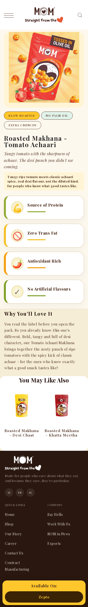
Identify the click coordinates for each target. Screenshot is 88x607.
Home (10, 514)
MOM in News (58, 534)
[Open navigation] (10, 15)
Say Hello (55, 514)
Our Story (13, 534)
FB (20, 492)
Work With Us (58, 524)
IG (30, 492)
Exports (54, 543)
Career (11, 543)
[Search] (80, 14)
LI (9, 492)
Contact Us (14, 553)
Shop (9, 524)
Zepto (44, 596)
